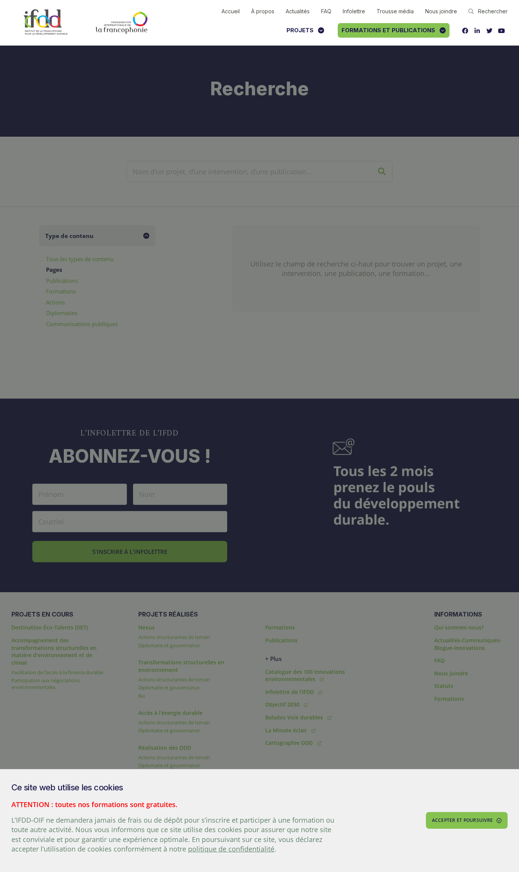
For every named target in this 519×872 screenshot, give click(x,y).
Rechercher (493, 11)
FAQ (326, 11)
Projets (299, 30)
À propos (262, 11)
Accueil (231, 11)
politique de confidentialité (231, 848)
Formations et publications (388, 30)
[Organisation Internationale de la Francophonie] (121, 23)
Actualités (298, 11)
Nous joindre (441, 11)
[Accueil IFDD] (45, 22)
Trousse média (395, 11)
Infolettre (354, 11)
